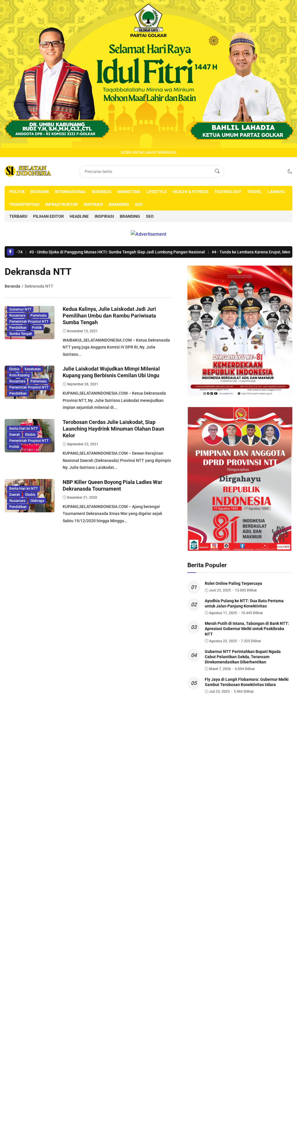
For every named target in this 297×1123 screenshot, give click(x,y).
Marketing (128, 191)
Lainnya (276, 191)
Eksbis (14, 369)
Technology (227, 191)
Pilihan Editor (48, 216)
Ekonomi (39, 191)
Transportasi (24, 204)
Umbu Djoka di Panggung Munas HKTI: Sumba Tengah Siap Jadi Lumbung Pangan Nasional (88, 252)
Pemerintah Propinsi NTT (28, 322)
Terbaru (18, 216)
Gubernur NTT (20, 309)
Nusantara (17, 315)
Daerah (14, 435)
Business (101, 191)
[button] (290, 171)
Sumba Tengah (20, 334)
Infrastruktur (61, 204)
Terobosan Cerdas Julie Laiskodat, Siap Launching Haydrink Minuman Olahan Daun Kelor (113, 428)
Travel (254, 191)
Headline (79, 216)
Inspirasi (93, 204)
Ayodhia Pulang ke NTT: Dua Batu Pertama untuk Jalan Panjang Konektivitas (244, 603)
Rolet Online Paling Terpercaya (233, 583)
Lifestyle (156, 191)
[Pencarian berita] (217, 171)
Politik (17, 191)
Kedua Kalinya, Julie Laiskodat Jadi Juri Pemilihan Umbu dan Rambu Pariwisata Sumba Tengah (109, 315)
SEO (139, 204)
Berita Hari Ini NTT (23, 429)
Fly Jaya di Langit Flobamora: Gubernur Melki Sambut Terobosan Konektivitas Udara (247, 682)
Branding (119, 204)
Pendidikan (18, 328)
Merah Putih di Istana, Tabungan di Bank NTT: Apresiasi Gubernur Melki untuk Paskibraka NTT (247, 628)
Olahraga (37, 501)
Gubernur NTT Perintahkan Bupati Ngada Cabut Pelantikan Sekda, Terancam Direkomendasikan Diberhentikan (243, 656)
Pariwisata (38, 315)
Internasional (70, 191)
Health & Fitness (191, 191)
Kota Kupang (19, 375)
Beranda (12, 286)
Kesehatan (33, 369)
